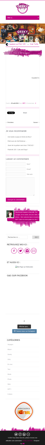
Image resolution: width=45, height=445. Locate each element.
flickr (28, 434)
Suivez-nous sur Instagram (25, 331)
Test (9, 369)
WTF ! (24, 103)
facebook (20, 434)
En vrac (10, 364)
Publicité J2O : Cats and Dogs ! (18, 149)
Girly (9, 359)
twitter (16, 434)
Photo (9, 379)
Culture (10, 394)
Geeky (10, 354)
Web (9, 384)
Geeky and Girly (28, 440)
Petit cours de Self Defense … (17, 141)
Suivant (36, 122)
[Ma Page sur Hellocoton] (24, 267)
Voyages (10, 344)
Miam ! (10, 349)
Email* (29, 169)
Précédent (9, 122)
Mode (9, 374)
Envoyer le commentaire (16, 200)
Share (25, 113)
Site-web (30, 174)
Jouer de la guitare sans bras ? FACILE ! (21, 145)
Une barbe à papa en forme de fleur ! (20, 137)
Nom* (28, 164)
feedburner (24, 434)
